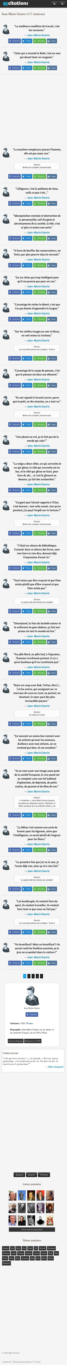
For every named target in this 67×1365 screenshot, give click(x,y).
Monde (42, 1248)
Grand (43, 1253)
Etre (24, 1248)
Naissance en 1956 (33, 1041)
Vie (35, 1248)
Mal (32, 1258)
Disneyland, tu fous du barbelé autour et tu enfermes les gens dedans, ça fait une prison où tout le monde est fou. (37, 627)
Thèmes (44, 1174)
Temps (20, 1253)
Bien (18, 1248)
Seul (50, 1253)
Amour (6, 1248)
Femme (29, 1253)
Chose (36, 1253)
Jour (38, 1258)
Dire (56, 1253)
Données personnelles (22, 1361)
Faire (30, 1248)
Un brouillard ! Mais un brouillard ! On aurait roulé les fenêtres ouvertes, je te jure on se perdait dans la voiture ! (37, 948)
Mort (44, 1258)
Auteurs (19, 1174)
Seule (50, 1258)
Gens (14, 1253)
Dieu (12, 1258)
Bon (17, 1258)
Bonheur (6, 1263)
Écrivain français (16, 1041)
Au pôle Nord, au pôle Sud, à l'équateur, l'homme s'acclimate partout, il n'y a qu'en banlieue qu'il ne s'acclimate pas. (37, 658)
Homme (6, 1253)
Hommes (51, 1248)
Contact (37, 1361)
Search (31, 1174)
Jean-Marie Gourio (39, 35)
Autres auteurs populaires (32, 1229)
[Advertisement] (33, 109)
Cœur (5, 1258)
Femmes (25, 1258)
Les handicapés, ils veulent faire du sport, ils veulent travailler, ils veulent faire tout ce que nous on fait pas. (37, 905)
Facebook (7, 1361)
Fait (12, 1248)
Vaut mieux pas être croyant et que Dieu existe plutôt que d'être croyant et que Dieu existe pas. (37, 584)
